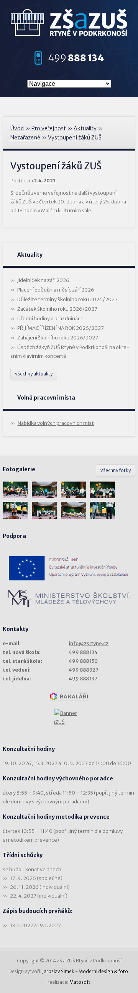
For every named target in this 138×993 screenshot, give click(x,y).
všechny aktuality (34, 374)
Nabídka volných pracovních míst (56, 423)
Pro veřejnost (48, 128)
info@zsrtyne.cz (88, 643)
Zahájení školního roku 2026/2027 (57, 337)
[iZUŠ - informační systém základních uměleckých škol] (69, 718)
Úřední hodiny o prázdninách (50, 318)
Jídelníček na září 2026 (43, 280)
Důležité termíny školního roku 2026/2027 (67, 299)
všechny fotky (115, 470)
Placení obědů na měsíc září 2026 (55, 290)
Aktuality (85, 128)
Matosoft (79, 982)
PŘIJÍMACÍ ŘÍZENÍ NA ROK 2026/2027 (60, 328)
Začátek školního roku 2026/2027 (57, 309)
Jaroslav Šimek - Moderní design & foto (85, 971)
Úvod (17, 128)
